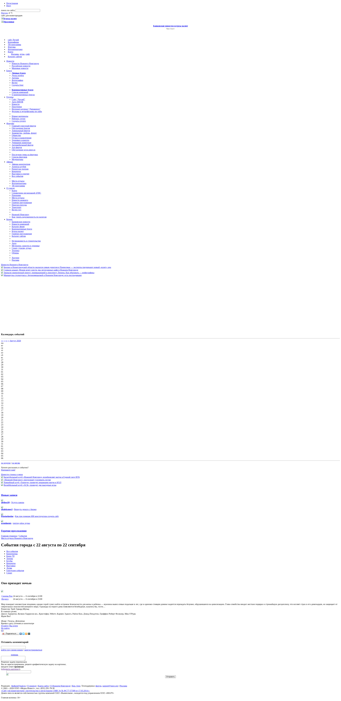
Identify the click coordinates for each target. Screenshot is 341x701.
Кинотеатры (12, 554)
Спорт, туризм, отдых (21, 248)
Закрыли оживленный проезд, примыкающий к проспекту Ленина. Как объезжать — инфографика (49, 273)
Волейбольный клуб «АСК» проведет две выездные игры (30, 485)
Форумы (12, 47)
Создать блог (18, 85)
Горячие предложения (22, 202)
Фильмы (15, 54)
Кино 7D (10, 556)
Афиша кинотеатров (21, 164)
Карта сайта (43, 686)
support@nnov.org (110, 686)
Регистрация (12, 3)
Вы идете (13, 626)
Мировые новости (20, 68)
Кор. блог (76, 686)
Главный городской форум (24, 126)
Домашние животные (21, 142)
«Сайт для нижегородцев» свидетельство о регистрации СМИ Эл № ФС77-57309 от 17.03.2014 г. (45, 691)
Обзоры (15, 253)
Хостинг (15, 258)
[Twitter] (23, 633)
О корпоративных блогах (23, 95)
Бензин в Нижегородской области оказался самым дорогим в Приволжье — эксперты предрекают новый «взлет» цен (57, 267)
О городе (10, 188)
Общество (16, 135)
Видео (14, 83)
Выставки (10, 566)
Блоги (9, 71)
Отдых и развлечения (21, 138)
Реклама (15, 260)
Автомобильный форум (22, 145)
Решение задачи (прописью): (14, 662)
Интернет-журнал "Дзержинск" (26, 109)
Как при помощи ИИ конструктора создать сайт (37, 516)
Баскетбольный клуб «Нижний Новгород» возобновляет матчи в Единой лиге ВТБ (42, 477)
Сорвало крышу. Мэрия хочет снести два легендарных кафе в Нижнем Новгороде (41, 270)
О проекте (31, 686)
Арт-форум (17, 147)
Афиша (9, 162)
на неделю (6, 463)
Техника (15, 250)
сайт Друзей (13, 40)
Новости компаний (20, 224)
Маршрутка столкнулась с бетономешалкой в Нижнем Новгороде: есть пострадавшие (43, 275)
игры (22, 54)
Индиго (5, 599)
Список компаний (20, 92)
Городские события (15, 570)
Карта (10, 52)
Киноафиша (13, 42)
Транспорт (16, 207)
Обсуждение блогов (21, 128)
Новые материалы (20, 116)
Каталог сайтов (15, 56)
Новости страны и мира (12, 474)
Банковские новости (21, 222)
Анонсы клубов (19, 166)
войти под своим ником (12, 650)
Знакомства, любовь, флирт (24, 133)
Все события (17, 176)
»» (6, 341)
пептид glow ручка (21, 523)
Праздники (17, 107)
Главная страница (9, 536)
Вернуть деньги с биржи (25, 509)
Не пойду (5, 628)
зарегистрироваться (33, 650)
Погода (4, 13)
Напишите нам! (8, 470)
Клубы (9, 561)
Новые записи (9, 495)
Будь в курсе (170, 28)
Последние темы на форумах (25, 154)
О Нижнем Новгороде (60, 686)
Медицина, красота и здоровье (26, 246)
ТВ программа (14, 44)
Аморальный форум (21, 130)
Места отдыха (18, 181)
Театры (9, 558)
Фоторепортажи (15, 49)
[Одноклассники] (26, 633)
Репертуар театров (20, 169)
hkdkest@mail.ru (18, 686)
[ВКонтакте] (20, 633)
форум (98, 686)
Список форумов (19, 157)
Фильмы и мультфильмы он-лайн (27, 111)
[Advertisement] (17, 303)
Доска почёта (18, 75)
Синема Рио (7, 596)
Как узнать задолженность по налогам (29, 217)
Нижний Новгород (20, 214)
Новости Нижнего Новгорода (25, 63)
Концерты (16, 171)
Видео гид (16, 210)
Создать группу (19, 121)
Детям (9, 568)
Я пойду (5, 626)
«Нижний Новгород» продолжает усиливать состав (27, 480)
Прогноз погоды (19, 205)
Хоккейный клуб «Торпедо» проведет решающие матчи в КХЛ (32, 482)
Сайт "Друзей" (18, 99)
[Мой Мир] (29, 633)
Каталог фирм (18, 226)
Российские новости (21, 66)
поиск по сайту (8, 10)
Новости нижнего (20, 200)
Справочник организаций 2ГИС (26, 193)
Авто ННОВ (17, 102)
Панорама (16, 195)
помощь (14, 655)
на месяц (16, 463)
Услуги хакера (17, 502)
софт (28, 54)
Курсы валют (18, 231)
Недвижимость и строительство (26, 241)
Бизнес (9, 219)
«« (2, 341)
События (23, 536)
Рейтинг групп (18, 118)
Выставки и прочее (20, 174)
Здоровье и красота (20, 140)
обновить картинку (10, 669)
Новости (10, 61)
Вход (8, 6)
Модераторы (17, 159)
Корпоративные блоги (22, 229)
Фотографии (17, 80)
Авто (14, 243)
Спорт (9, 573)
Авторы (15, 78)
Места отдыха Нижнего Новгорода (17, 538)
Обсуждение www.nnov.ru (23, 150)
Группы (9, 97)
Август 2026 (15, 341)
